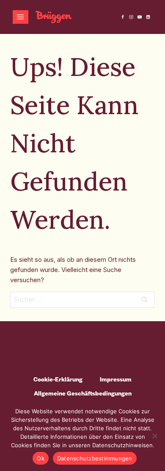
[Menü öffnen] (20, 16)
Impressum (116, 379)
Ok (40, 458)
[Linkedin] (148, 17)
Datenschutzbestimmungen (94, 458)
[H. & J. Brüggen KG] (54, 17)
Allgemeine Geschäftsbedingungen (83, 393)
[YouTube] (139, 17)
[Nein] (154, 436)
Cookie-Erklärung (57, 379)
